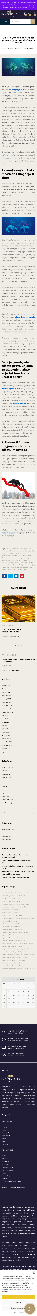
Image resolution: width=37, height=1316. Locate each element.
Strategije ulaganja (26, 943)
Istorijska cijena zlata (9, 921)
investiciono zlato (21, 553)
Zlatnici (19, 569)
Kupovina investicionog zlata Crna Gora (15, 932)
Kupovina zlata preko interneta (23, 935)
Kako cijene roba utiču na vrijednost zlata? (17, 924)
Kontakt (4, 1130)
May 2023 (5, 725)
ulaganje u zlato (25, 949)
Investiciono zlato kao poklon (12, 915)
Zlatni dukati (6, 1136)
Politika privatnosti (18, 1312)
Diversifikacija (10, 551)
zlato (24, 569)
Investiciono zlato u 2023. (11, 918)
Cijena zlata (24, 549)
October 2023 (6, 709)
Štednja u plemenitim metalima (12, 968)
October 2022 (6, 748)
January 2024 (6, 699)
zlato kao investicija (25, 317)
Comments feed (7, 799)
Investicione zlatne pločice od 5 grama (15, 904)
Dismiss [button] (31, 7)
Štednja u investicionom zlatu (18, 562)
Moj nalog (5, 1158)
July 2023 (5, 719)
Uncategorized (7, 774)
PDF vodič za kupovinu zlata (11, 1181)
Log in (4, 793)
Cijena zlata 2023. (16, 893)
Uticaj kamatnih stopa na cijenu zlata (15, 952)
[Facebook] (2, 1115)
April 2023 (5, 729)
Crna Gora (27, 893)
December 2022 (7, 742)
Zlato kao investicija (9, 963)
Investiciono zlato (8, 625)
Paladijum (5, 1144)
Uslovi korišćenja (7, 1170)
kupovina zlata (7, 935)
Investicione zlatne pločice (25, 551)
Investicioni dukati (8, 553)
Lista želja (5, 1164)
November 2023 (7, 705)
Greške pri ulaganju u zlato (11, 898)
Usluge (4, 1173)
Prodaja (16, 943)
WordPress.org (7, 803)
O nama (4, 1127)
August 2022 (6, 752)
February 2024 (6, 695)
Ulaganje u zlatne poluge (10, 949)
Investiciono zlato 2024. (10, 910)
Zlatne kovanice (7, 954)
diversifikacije (19, 403)
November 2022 (7, 745)
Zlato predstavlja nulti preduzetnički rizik (13, 630)
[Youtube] (6, 1115)
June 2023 (5, 722)
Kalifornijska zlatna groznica (11, 926)
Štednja (19, 963)
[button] (34, 1272)
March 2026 (6, 685)
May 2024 (5, 689)
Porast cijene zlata (11, 388)
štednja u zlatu (23, 565)
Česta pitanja (6, 1176)
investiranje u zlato (27, 918)
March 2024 (6, 692)
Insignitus (18, 48)
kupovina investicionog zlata (16, 558)
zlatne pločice (12, 567)
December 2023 (7, 702)
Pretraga (33, 21)
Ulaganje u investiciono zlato (12, 946)
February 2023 (6, 735)
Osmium (4, 770)
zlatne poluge (23, 567)
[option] (18, 616)
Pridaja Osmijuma (7, 943)
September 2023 (7, 712)
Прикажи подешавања (18, 1308)
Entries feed (6, 796)
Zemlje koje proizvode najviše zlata (16, 877)
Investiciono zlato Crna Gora (11, 555)
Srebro (4, 1138)
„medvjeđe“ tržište (12, 549)
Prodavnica (5, 1161)
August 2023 (6, 715)
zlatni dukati (6, 960)
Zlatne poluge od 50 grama (11, 957)
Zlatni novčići (11, 569)
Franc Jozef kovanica (18, 896)
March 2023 (6, 732)
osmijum (22, 940)
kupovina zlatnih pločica (10, 940)
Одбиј (18, 1302)
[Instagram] (9, 1115)
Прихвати (18, 1297)
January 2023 (6, 738)
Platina (4, 1141)
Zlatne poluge (6, 1133)
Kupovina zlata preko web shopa (13, 938)
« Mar (3, 1012)
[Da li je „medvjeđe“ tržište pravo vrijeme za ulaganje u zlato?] (4, 576)
